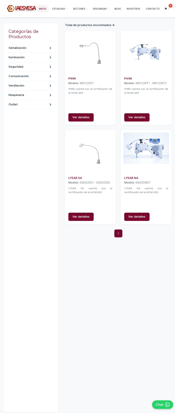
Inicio (42, 8)
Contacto (153, 8)
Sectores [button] (79, 8)
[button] (167, 8)
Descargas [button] (100, 8)
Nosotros (133, 8)
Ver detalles (81, 117)
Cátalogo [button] (58, 8)
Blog (118, 8)
